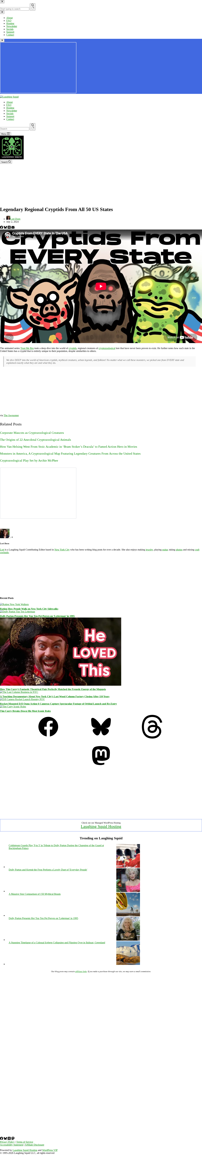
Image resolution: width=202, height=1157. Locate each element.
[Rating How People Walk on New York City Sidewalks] (14, 604)
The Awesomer (11, 415)
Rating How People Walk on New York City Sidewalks (29, 608)
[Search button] (32, 126)
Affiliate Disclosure (34, 1144)
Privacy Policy (7, 1142)
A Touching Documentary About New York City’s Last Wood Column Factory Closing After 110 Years (54, 696)
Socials (9, 113)
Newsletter (11, 110)
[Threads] (9, 228)
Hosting (10, 107)
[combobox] (14, 128)
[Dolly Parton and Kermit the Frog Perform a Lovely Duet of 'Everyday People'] (128, 891)
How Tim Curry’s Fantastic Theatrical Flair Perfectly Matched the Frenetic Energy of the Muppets (53, 689)
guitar (165, 549)
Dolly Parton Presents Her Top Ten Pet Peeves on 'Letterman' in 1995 (43, 918)
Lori (2, 549)
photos (179, 549)
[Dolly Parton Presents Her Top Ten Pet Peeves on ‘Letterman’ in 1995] (17, 611)
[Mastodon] (101, 766)
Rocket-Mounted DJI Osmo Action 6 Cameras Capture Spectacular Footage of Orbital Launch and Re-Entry (58, 703)
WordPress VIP (50, 1150)
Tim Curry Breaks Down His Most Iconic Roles (25, 711)
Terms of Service (24, 1142)
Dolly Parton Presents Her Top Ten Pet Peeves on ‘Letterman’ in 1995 (37, 616)
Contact (10, 119)
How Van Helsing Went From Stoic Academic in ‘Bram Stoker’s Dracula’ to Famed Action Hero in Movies (68, 446)
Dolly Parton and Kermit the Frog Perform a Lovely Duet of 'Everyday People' (48, 869)
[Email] (13, 228)
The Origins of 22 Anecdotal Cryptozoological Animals (35, 439)
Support (10, 116)
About (9, 102)
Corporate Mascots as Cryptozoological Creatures (32, 432)
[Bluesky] (6, 228)
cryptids (73, 348)
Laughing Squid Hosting (101, 826)
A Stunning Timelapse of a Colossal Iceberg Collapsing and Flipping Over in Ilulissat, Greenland (57, 942)
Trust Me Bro (27, 348)
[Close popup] (2, 40)
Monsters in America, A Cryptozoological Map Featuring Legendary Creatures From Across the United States (70, 453)
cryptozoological (107, 348)
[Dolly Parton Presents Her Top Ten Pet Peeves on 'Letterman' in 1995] (128, 939)
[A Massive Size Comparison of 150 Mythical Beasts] (128, 915)
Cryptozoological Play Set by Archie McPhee (29, 460)
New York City (62, 549)
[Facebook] (2, 228)
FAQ (8, 105)
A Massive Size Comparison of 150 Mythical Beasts (35, 894)
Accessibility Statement (11, 1144)
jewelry (149, 549)
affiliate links (81, 971)
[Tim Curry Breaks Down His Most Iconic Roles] (13, 706)
